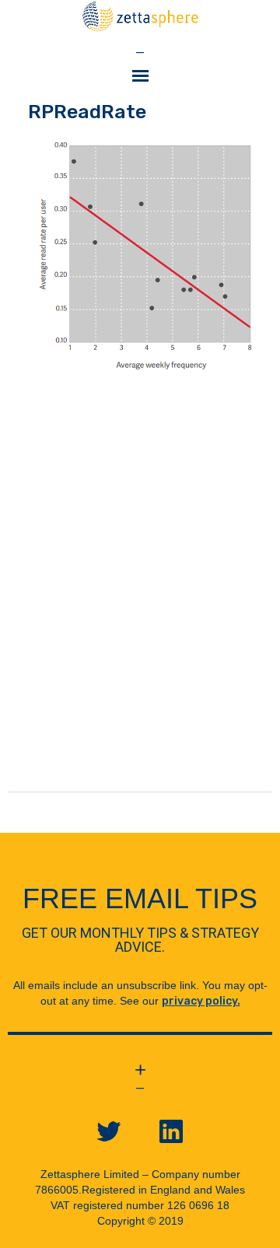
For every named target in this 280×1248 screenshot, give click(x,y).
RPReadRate (87, 111)
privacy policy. (201, 1001)
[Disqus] (140, 597)
